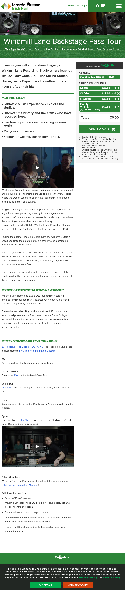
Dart (16, 375)
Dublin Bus (7, 387)
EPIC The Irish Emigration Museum (37, 351)
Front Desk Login (77, 5)
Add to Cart (100, 128)
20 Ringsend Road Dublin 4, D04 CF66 (22, 347)
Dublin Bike (23, 420)
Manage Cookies (78, 585)
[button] (38, 167)
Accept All (45, 585)
